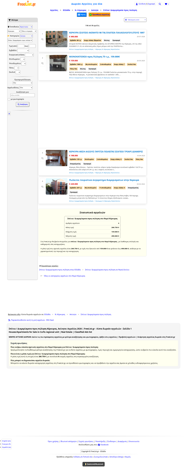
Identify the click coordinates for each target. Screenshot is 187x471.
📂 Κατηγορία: (13, 36)
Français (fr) (6, 444)
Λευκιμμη (99, 201)
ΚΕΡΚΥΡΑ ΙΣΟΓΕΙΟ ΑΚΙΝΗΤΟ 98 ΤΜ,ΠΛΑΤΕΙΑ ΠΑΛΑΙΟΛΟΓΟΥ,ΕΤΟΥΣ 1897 (106, 32)
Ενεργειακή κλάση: (17, 55)
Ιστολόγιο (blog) (116, 457)
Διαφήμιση (122, 441)
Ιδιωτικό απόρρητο (68, 441)
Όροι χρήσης (53, 441)
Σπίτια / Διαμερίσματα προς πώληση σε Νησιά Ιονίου (107, 269)
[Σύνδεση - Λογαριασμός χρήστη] (136, 3)
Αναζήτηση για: (22, 92)
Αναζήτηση (24, 104)
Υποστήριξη (100, 441)
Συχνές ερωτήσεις (86, 441)
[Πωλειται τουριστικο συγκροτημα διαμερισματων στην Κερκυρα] (56, 186)
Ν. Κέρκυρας (80, 10)
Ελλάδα (66, 10)
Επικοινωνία (134, 441)
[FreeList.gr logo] (26, 3)
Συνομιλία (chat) (101, 457)
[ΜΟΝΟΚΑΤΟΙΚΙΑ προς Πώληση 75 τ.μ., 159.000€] (56, 63)
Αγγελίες (54, 10)
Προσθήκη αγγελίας (101, 14)
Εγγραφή (151, 4)
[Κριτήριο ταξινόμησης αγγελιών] (135, 20)
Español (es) (6, 447)
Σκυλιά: (12, 72)
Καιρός (128, 457)
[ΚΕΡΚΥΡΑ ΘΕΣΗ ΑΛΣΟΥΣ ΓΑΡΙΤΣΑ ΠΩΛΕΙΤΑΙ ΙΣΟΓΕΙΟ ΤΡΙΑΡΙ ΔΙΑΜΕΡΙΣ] (56, 158)
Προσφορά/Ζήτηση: (22, 79)
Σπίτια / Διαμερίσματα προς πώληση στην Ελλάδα (60, 269)
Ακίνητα (94, 10)
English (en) (6, 441)
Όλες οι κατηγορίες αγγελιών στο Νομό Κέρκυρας (62, 276)
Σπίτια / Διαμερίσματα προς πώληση (120, 10)
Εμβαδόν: (13, 50)
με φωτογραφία (17, 99)
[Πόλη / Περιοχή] (28, 31)
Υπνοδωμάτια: (15, 63)
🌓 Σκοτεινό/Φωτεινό (93, 464)
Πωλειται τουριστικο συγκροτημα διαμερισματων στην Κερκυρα (104, 180)
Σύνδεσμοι (111, 441)
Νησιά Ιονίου (115, 49)
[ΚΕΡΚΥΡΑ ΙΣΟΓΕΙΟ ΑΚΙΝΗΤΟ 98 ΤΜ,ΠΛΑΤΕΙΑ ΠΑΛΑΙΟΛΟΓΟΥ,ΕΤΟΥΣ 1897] (56, 39)
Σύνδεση (142, 4)
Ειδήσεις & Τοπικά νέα (83, 457)
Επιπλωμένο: (14, 59)
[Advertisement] (22, 147)
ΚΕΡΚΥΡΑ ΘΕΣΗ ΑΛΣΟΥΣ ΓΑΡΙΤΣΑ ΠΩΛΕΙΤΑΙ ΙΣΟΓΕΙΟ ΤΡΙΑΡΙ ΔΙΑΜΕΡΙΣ (106, 151)
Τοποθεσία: (14, 27)
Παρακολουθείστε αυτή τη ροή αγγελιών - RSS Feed (32, 320)
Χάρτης (83, 14)
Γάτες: (11, 68)
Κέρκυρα (98, 49)
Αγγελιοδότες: (13, 87)
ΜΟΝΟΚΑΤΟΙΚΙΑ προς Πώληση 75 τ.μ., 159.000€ (94, 56)
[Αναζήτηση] (160, 4)
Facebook (104, 444)
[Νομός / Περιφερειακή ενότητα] (13, 31)
